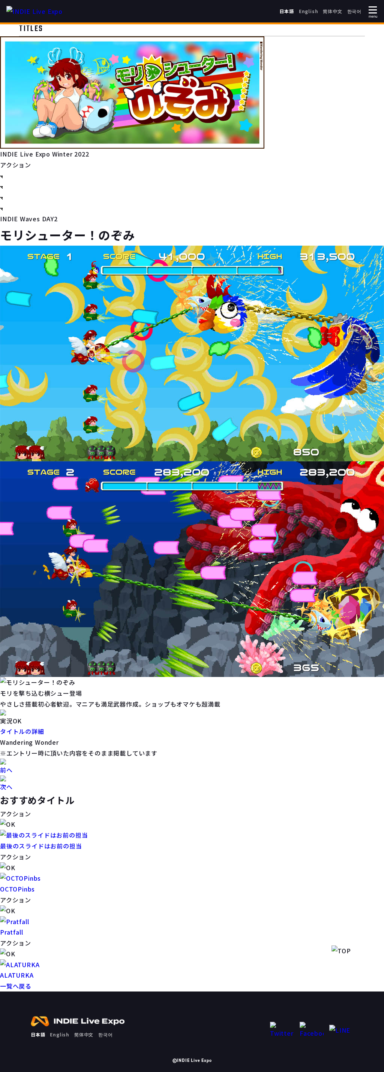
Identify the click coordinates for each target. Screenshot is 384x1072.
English (308, 11)
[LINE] (341, 1030)
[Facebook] (312, 1030)
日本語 (286, 11)
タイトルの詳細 (22, 731)
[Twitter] (282, 1030)
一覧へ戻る (16, 985)
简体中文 (332, 11)
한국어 (354, 11)
